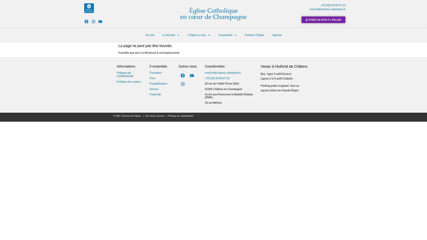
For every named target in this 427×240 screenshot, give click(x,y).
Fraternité (155, 94)
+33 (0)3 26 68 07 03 (333, 5)
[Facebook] (86, 21)
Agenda (277, 35)
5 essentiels (225, 35)
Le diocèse (168, 35)
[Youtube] (100, 21)
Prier (152, 78)
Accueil (149, 35)
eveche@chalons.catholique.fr (327, 9)
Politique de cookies (129, 81)
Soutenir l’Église (254, 35)
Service (154, 89)
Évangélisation (158, 83)
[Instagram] (93, 21)
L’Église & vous (197, 35)
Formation (156, 72)
